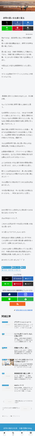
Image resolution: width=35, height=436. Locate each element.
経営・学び (17, 267)
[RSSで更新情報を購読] (17, 304)
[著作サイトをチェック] (9, 294)
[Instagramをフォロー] (25, 294)
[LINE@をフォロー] (9, 299)
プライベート (7, 267)
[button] (28, 28)
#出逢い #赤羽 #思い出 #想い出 (12, 270)
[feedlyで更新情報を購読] (25, 299)
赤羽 (24, 267)
